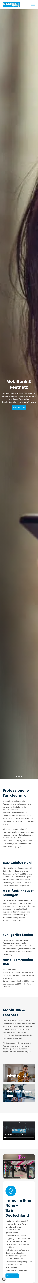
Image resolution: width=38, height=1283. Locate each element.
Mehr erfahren (19, 406)
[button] (4, 1279)
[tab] (16, 776)
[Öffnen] (33, 5)
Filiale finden (12, 1276)
